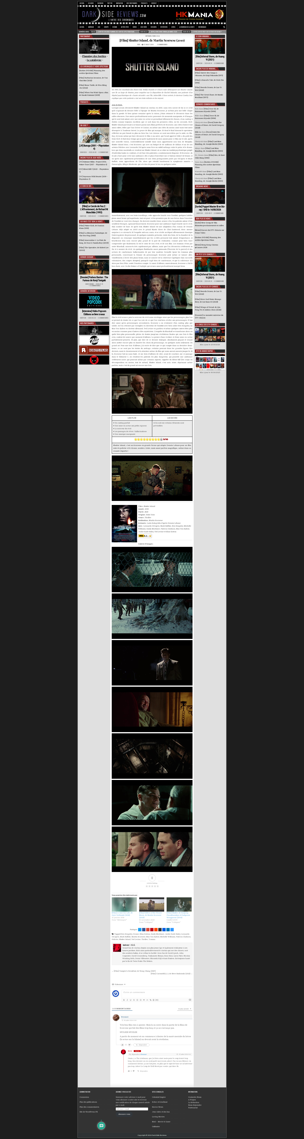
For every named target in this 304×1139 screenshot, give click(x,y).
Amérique (91, 27)
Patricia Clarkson (183, 937)
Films (154, 36)
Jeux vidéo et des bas (161, 1112)
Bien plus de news (203, 218)
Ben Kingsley (126, 934)
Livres (173, 27)
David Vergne (89, 284)
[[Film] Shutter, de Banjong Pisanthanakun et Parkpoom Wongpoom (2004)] (179, 904)
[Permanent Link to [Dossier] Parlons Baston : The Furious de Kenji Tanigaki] (94, 267)
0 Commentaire (103, 152)
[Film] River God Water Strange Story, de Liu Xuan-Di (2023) (208, 300)
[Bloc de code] (147, 1000)
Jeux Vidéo (143, 27)
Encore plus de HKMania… (206, 68)
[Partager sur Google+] (148, 929)
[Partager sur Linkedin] (168, 929)
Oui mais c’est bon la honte (91, 221)
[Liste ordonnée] (137, 1000)
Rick (138, 44)
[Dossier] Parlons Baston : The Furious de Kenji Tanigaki (94, 279)
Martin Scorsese (138, 937)
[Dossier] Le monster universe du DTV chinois (209, 316)
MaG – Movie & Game (161, 1122)
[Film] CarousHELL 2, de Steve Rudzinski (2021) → (171, 974)
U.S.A (158, 36)
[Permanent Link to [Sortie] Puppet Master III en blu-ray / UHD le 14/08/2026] (210, 196)
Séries (135, 27)
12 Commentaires (95, 285)
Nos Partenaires (132, 3)
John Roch (83, 152)
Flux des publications (88, 1102)
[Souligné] (130, 1000)
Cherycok (83, 216)
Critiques (148, 36)
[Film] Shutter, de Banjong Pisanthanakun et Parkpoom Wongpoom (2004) (178, 915)
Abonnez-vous (124, 1114)
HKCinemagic (202, 27)
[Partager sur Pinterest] (152, 929)
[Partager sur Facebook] (143, 929)
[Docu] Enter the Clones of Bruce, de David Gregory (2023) (209, 125)
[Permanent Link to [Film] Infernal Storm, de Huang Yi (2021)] (210, 46)
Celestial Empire (159, 1097)
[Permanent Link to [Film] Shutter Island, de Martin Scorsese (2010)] (152, 67)
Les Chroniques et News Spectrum (94, 66)
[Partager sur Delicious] (172, 929)
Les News (91, 3)
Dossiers (154, 27)
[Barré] (134, 1000)
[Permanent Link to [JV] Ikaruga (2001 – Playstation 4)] (94, 135)
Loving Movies (158, 1117)
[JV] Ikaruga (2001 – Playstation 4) (94, 147)
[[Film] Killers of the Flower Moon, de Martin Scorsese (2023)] (151, 904)
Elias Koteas (145, 934)
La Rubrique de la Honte (187, 27)
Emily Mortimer (157, 934)
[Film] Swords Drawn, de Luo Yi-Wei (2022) (208, 292)
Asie (99, 27)
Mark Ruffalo (125, 937)
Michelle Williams (167, 937)
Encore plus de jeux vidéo (90, 157)
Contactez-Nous (194, 1097)
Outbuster (156, 1126)
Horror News (157, 1107)
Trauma (152, 939)
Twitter (109, 3)
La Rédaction (193, 1102)
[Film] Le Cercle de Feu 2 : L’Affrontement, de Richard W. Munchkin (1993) (94, 209)
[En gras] (124, 1000)
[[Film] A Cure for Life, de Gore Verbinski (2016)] (124, 904)
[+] (157, 1000)
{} (153, 1000)
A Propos (192, 1100)
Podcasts (144, 3)
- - (94, 59)
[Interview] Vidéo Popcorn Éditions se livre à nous (94, 313)
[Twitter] (214, 27)
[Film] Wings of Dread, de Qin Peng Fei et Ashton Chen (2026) (208, 308)
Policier (115, 939)
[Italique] (127, 1000)
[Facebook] (217, 27)
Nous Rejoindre (194, 1105)
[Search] (224, 27)
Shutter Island (125, 939)
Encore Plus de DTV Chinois (207, 286)
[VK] (221, 27)
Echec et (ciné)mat (159, 1102)
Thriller (144, 939)
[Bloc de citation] (144, 1000)
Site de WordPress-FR (89, 1112)
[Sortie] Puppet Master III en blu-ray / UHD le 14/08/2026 (210, 208)
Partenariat (192, 1108)
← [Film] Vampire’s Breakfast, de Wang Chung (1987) (134, 971)
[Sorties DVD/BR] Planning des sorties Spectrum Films (208, 164)
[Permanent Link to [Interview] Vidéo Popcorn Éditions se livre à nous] (94, 301)
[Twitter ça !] (139, 929)
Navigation (119, 3)
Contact (154, 3)
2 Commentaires (162, 44)
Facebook (100, 3)
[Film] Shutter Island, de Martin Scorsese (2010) (152, 40)
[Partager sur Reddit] (156, 929)
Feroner (125, 1017)
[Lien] (150, 1000)
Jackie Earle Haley (172, 934)
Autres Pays (125, 27)
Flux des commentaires (89, 1107)
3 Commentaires (103, 318)
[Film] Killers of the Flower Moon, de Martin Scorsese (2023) (150, 915)
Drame (136, 934)
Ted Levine (136, 939)
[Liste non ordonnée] (140, 1000)
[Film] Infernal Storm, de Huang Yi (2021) (210, 58)
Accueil (82, 3)
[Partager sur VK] (160, 929)
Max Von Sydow (152, 937)
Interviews (164, 27)
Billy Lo (198, 132)
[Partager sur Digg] (164, 929)
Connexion (84, 1097)
